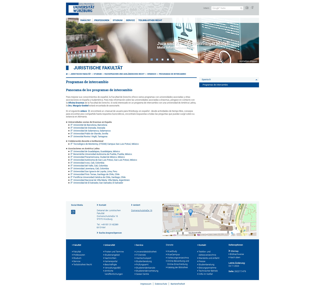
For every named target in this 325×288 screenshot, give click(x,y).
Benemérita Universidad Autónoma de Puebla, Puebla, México (102, 154)
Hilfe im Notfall (206, 274)
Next (253, 40)
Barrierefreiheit (178, 284)
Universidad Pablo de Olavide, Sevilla (90, 133)
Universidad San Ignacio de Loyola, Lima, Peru (95, 171)
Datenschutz (161, 284)
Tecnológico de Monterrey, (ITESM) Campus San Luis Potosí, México (106, 144)
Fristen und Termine (114, 251)
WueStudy (172, 251)
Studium (117, 20)
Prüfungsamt (142, 264)
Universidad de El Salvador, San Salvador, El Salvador (98, 182)
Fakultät (85, 20)
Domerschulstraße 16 (141, 210)
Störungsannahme (207, 267)
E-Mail (102, 227)
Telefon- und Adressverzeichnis (207, 253)
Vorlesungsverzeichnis (178, 257)
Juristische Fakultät (98, 67)
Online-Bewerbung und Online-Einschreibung (178, 262)
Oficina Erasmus (76, 102)
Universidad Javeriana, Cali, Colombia (91, 168)
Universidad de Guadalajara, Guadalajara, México (96, 151)
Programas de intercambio (172, 74)
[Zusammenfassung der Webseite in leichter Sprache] (246, 7)
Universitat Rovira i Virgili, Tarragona (90, 136)
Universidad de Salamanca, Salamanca (92, 130)
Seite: (231, 271)
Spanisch (151, 74)
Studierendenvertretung (147, 271)
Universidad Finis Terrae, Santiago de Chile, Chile (96, 174)
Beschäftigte (111, 264)
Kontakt (102, 205)
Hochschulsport (143, 258)
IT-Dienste (141, 255)
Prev (72, 40)
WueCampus (173, 254)
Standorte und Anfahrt (209, 258)
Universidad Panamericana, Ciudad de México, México (99, 157)
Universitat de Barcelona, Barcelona (90, 125)
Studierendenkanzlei (145, 267)
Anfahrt (136, 205)
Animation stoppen (248, 61)
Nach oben (235, 257)
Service (130, 20)
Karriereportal (111, 261)
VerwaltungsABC (113, 267)
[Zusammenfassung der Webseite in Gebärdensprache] (252, 7)
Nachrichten (110, 258)
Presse (202, 261)
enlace (83, 111)
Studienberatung (144, 261)
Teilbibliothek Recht (150, 20)
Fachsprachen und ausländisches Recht (124, 74)
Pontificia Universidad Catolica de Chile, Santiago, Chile (99, 177)
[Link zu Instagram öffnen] (73, 212)
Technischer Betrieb (208, 271)
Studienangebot (112, 255)
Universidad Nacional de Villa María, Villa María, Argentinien (101, 180)
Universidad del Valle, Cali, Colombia (90, 165)
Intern (206, 8)
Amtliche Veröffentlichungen (114, 272)
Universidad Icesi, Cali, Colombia (88, 162)
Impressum (145, 284)
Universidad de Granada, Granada (89, 128)
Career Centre (142, 274)
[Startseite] (67, 74)
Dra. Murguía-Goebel (78, 105)
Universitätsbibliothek (146, 251)
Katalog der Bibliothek (177, 267)
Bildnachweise (237, 254)
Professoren (101, 20)
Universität (110, 245)
